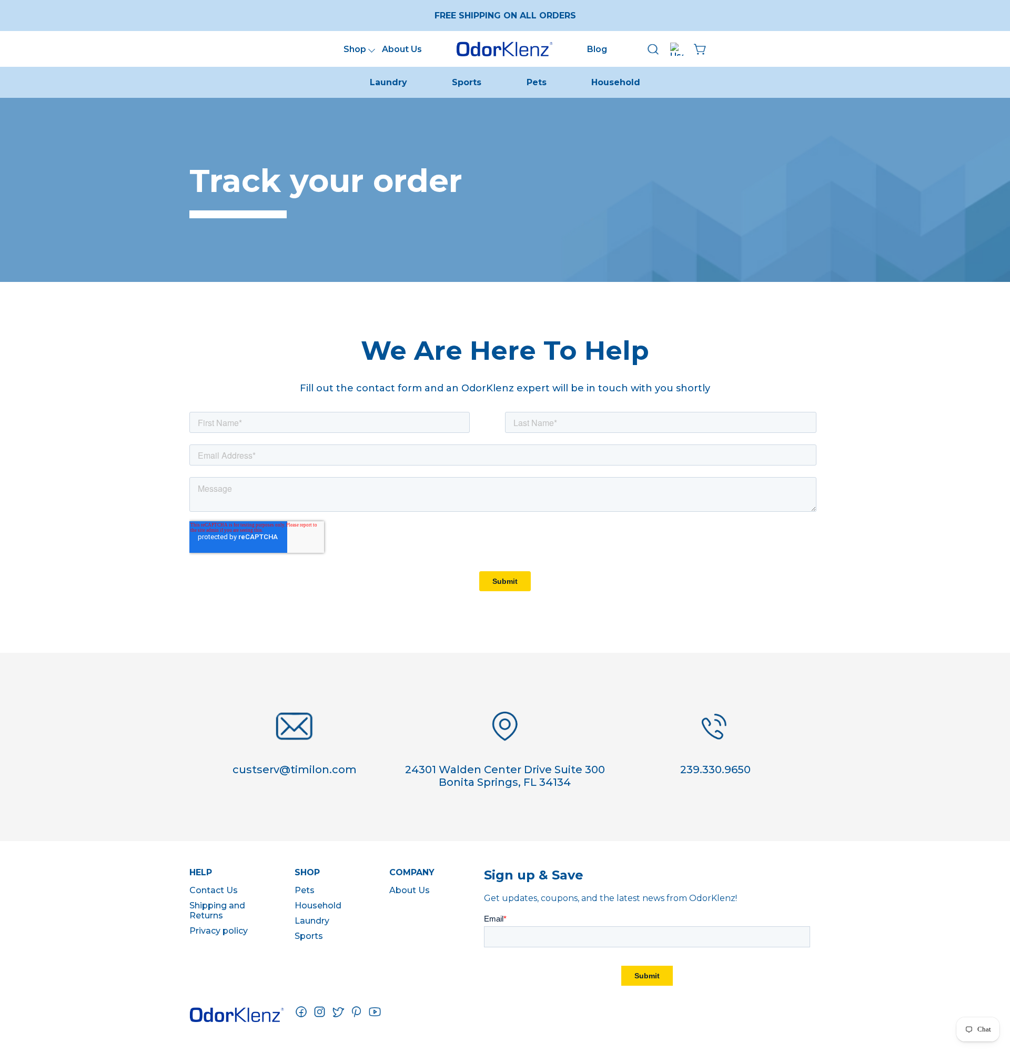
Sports (466, 82)
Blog (597, 49)
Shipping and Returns (217, 910)
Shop (355, 49)
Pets (537, 82)
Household (615, 82)
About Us (402, 49)
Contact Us (213, 890)
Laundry (388, 82)
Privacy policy (218, 931)
